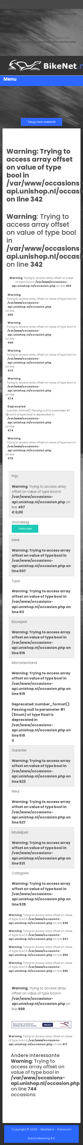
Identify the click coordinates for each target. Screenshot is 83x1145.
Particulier (25, 528)
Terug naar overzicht (42, 122)
